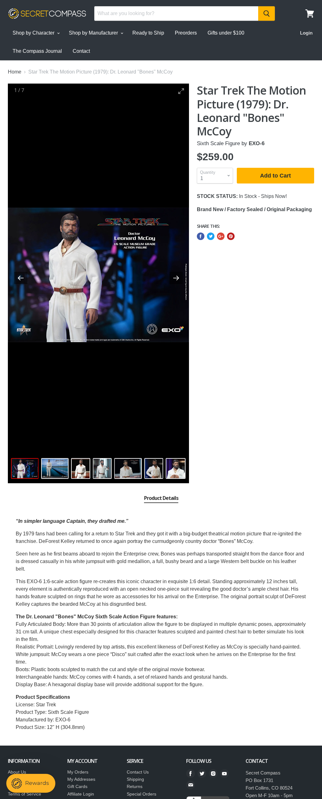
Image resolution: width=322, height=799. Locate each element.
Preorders (186, 33)
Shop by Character (34, 33)
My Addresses (81, 779)
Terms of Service (24, 793)
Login (306, 33)
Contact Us (138, 771)
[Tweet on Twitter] (210, 236)
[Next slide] (176, 278)
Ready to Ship (148, 33)
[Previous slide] (20, 278)
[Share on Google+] (221, 236)
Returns (134, 786)
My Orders (77, 771)
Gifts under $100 (226, 33)
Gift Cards (77, 786)
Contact (81, 51)
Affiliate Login (80, 793)
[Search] (266, 13)
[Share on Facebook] (200, 236)
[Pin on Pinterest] (231, 236)
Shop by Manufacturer (94, 33)
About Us (17, 771)
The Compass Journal (37, 51)
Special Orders (141, 793)
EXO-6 (256, 143)
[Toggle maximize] (181, 91)
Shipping (135, 779)
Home (14, 71)
